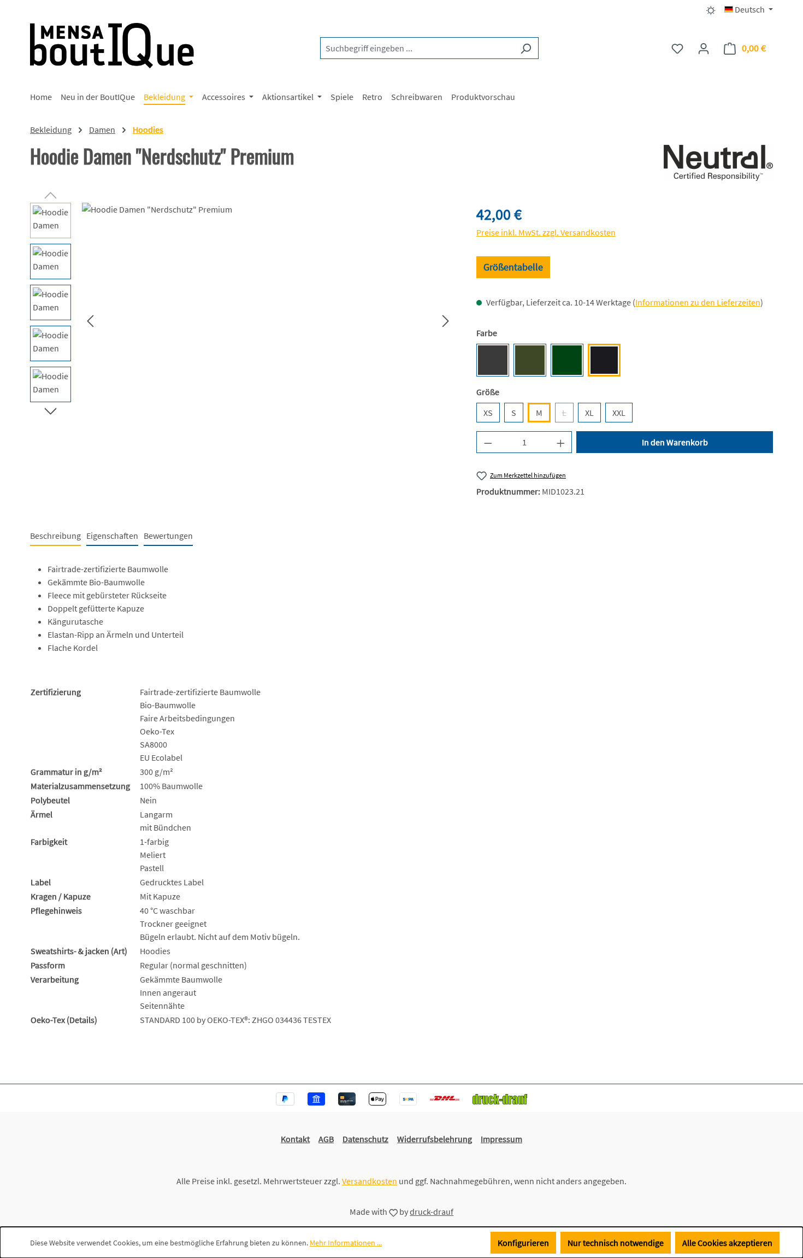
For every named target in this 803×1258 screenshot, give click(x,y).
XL (589, 412)
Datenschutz (365, 1138)
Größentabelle (513, 267)
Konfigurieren (523, 1242)
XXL (618, 412)
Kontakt (295, 1138)
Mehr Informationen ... (346, 1243)
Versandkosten (369, 1180)
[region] (242, 320)
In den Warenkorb (675, 442)
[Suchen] (526, 48)
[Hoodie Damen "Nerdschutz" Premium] (268, 320)
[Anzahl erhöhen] (561, 442)
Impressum (501, 1138)
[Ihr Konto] (703, 48)
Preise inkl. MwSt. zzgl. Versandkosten (546, 232)
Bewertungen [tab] (168, 535)
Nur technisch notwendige (616, 1242)
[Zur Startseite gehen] (112, 45)
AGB (326, 1138)
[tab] (55, 536)
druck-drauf (431, 1211)
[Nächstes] (446, 320)
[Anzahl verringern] (487, 442)
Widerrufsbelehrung (434, 1138)
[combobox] (416, 48)
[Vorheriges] (90, 320)
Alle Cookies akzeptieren (727, 1242)
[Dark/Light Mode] (711, 9)
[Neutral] (718, 163)
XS (488, 412)
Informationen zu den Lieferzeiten (697, 302)
